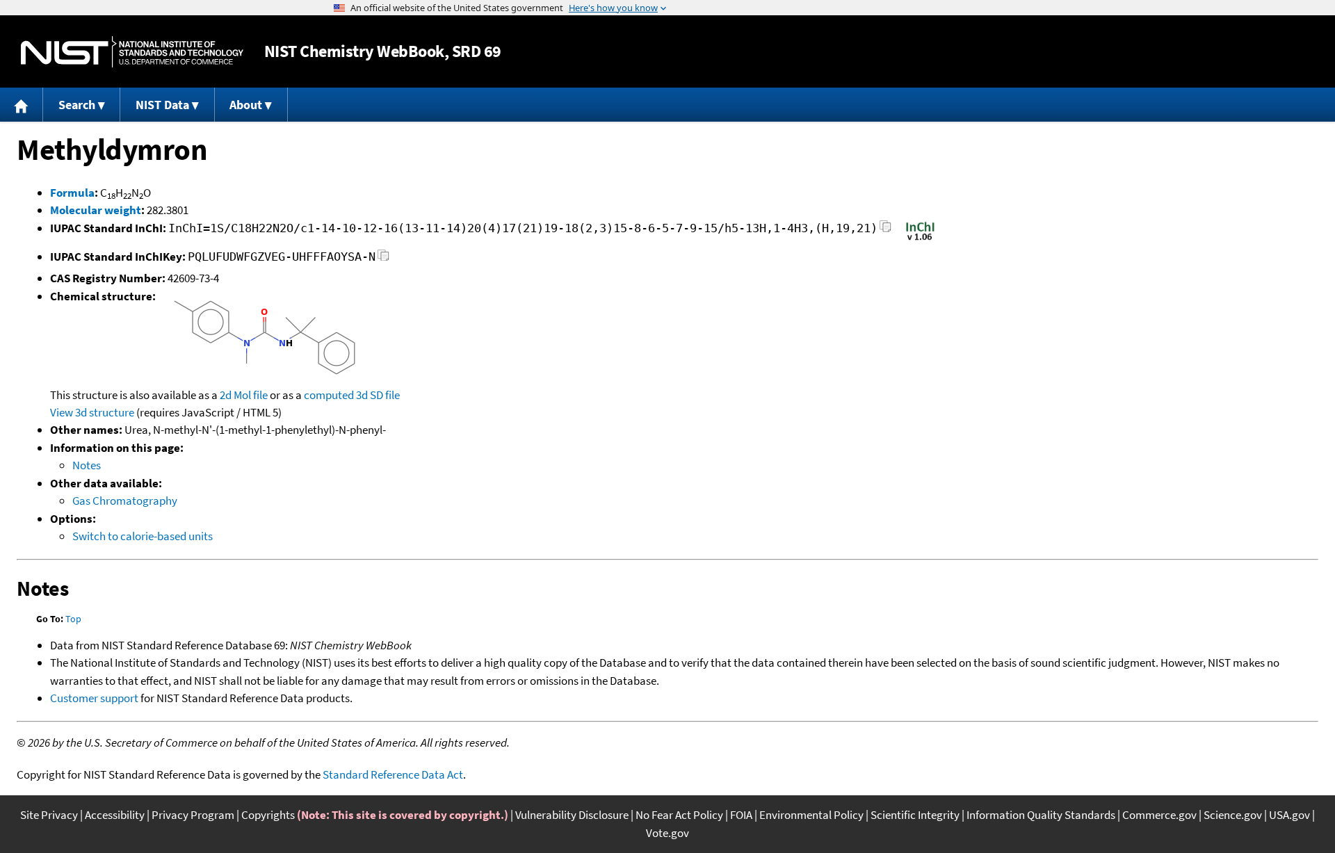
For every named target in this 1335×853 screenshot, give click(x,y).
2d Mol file (244, 395)
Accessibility (115, 814)
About (245, 105)
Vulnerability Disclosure (572, 814)
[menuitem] (21, 105)
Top (73, 618)
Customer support (94, 698)
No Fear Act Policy (679, 814)
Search (76, 105)
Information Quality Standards (1040, 814)
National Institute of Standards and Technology (132, 51)
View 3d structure (92, 412)
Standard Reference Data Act (393, 774)
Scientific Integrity (915, 814)
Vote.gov (667, 832)
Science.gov (1233, 814)
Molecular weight (95, 210)
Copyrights (268, 814)
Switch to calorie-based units (142, 536)
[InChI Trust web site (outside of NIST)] (920, 239)
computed (329, 395)
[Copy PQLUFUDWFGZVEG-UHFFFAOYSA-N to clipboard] (383, 259)
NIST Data (162, 105)
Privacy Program (193, 814)
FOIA (741, 814)
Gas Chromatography (124, 500)
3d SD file (378, 395)
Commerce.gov (1159, 814)
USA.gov (1289, 814)
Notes (86, 465)
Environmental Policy (811, 814)
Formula (72, 192)
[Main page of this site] (21, 105)
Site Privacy (49, 814)
